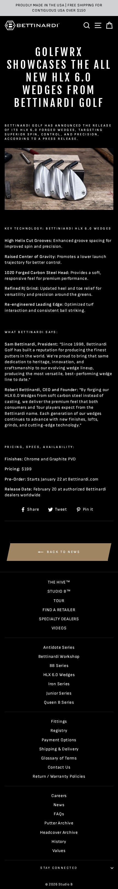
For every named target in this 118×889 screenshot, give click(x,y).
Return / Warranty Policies (59, 776)
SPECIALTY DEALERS (59, 619)
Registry (58, 730)
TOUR (59, 600)
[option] (59, 8)
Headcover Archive (59, 832)
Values (59, 850)
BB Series (59, 665)
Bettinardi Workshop (59, 656)
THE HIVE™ (59, 582)
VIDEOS (59, 628)
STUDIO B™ (59, 591)
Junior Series (59, 693)
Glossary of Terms (59, 758)
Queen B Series (59, 702)
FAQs (59, 814)
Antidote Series (58, 647)
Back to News (63, 552)
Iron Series (59, 684)
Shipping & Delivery (59, 749)
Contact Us (59, 767)
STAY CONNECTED (58, 868)
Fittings (59, 721)
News (59, 805)
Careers (59, 795)
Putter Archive (59, 823)
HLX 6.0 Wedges (59, 674)
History (59, 841)
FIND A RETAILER (59, 610)
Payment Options (59, 740)
